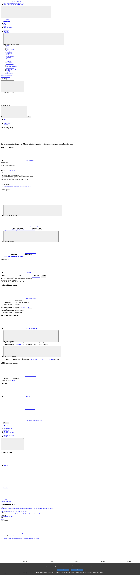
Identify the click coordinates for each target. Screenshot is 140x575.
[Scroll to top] (12, 444)
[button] (23, 533)
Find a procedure (4, 78)
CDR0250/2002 (33, 359)
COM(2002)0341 (36, 277)
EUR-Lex (14, 380)
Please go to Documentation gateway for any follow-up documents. (16, 186)
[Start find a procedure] (12, 86)
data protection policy (79, 572)
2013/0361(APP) (11, 170)
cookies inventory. (100, 572)
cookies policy (89, 572)
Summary (43, 276)
